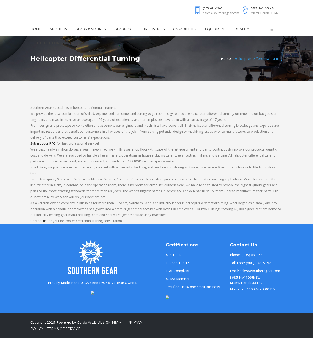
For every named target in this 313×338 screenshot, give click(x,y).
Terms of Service (63, 329)
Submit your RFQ (43, 143)
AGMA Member (178, 278)
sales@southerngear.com (260, 270)
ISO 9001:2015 (177, 262)
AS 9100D (173, 254)
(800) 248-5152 (258, 262)
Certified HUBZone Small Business (193, 286)
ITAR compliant (177, 270)
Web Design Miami (106, 322)
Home (226, 58)
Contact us (38, 221)
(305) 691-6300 (254, 254)
